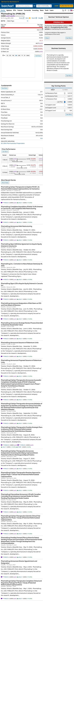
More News (5, 183)
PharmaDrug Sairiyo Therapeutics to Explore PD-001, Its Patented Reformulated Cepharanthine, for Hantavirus (20, 188)
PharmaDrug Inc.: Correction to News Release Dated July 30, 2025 (21, 265)
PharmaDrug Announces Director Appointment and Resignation (19, 562)
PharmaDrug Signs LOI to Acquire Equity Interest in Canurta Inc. (22, 284)
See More (4, 88)
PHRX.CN (6, 202)
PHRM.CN (6, 445)
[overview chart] (22, 68)
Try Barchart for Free (66, 6)
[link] (40, 18)
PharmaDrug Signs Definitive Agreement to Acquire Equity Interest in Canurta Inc (21, 245)
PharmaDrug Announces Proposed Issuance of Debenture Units (21, 361)
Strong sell (58, 22)
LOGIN (56, 6)
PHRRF (19, 447)
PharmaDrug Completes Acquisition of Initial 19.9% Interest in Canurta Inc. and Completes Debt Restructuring (22, 207)
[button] (72, 10)
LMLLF (20, 202)
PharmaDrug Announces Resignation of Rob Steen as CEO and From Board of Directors (21, 304)
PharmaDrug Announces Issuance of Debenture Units (19, 343)
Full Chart (38, 56)
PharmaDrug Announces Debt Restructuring (16, 226)
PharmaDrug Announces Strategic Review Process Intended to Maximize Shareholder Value (22, 324)
